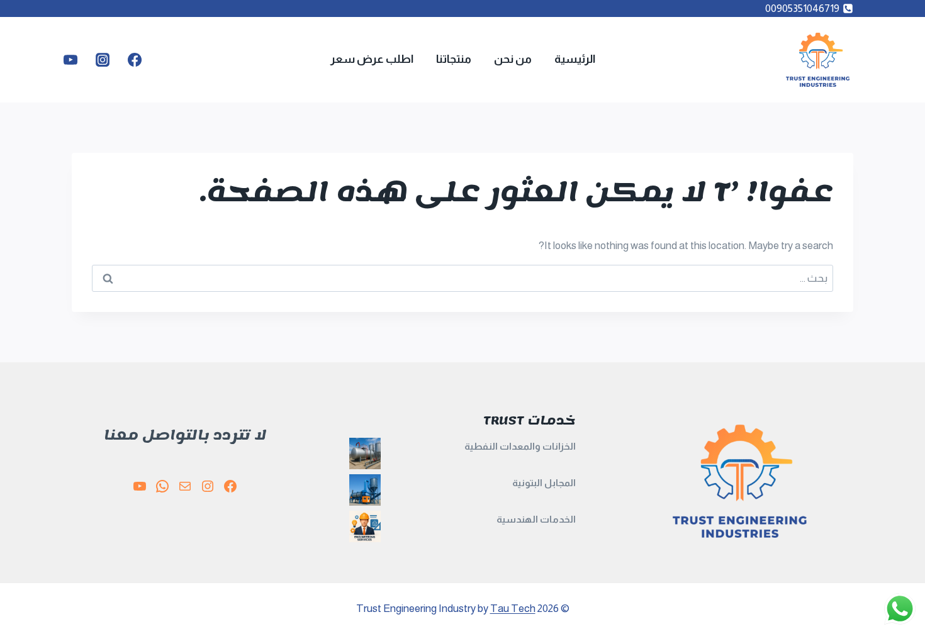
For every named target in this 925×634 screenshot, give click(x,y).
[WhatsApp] (162, 486)
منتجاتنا (453, 59)
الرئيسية (574, 59)
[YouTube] (70, 60)
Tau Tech (512, 609)
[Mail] (185, 486)
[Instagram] (102, 60)
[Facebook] (135, 60)
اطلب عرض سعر (371, 59)
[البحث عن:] (462, 278)
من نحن (513, 59)
